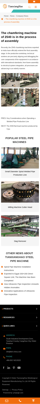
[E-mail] (6, 401)
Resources (9, 317)
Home (6, 16)
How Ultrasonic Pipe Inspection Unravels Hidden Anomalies (20, 286)
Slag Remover (20, 241)
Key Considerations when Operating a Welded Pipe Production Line (21, 119)
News (12, 16)
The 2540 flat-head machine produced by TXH (22, 127)
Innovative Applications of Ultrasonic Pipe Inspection (18, 292)
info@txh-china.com (13, 352)
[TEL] (20, 401)
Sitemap (5, 390)
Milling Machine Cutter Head (20, 207)
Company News (22, 16)
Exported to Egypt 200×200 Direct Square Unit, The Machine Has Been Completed (18, 277)
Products (8, 309)
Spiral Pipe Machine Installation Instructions (16, 268)
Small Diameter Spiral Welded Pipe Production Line (20, 173)
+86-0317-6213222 (13, 360)
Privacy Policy (17, 390)
